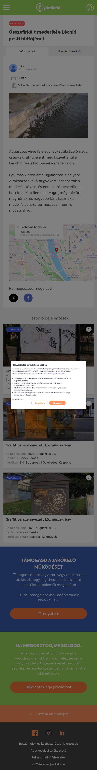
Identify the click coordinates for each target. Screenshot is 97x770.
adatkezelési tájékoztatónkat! (53, 373)
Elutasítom (40, 403)
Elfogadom (57, 403)
